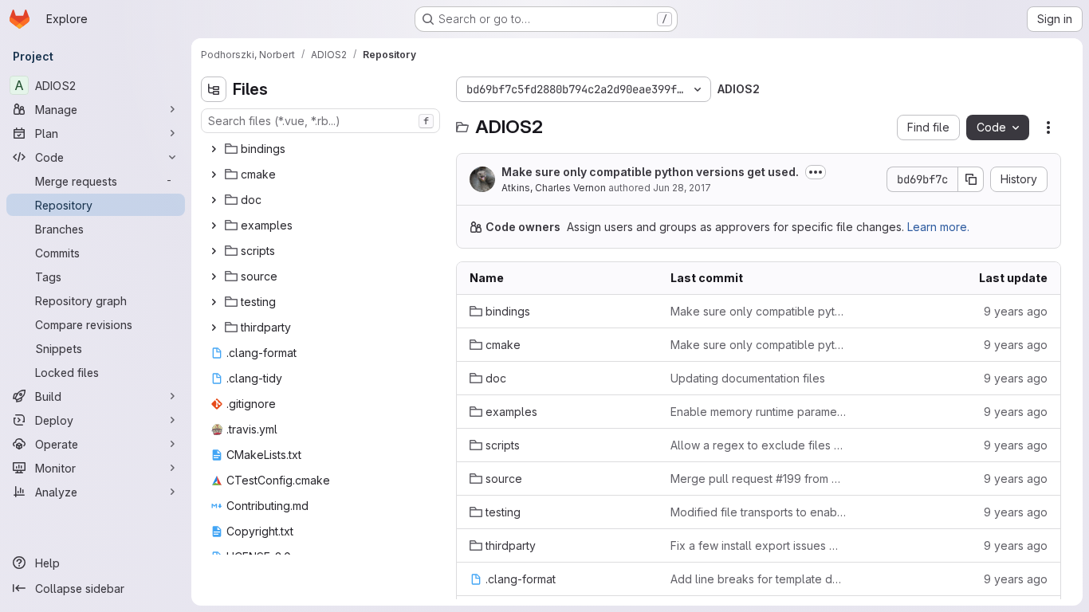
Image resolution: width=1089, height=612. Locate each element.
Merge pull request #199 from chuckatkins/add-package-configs (758, 478)
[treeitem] (322, 149)
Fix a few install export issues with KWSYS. (758, 545)
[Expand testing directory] (213, 302)
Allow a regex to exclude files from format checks (758, 445)
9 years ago (1016, 311)
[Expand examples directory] (213, 225)
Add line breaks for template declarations (758, 579)
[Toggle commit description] (815, 172)
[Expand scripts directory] (213, 251)
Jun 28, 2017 (682, 188)
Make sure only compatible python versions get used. (650, 171)
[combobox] (320, 120)
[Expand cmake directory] (213, 174)
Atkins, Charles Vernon (553, 188)
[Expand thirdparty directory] (213, 327)
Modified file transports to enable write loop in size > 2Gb (758, 512)
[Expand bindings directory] (213, 149)
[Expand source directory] (213, 276)
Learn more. (938, 226)
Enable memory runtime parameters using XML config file (758, 411)
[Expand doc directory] (213, 200)
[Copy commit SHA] (971, 179)
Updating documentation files (747, 378)
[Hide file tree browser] (213, 89)
